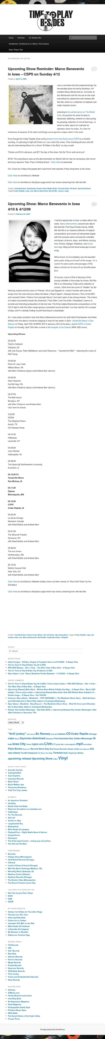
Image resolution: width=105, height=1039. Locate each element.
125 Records (13, 945)
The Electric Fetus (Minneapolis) (21, 880)
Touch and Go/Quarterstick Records (23, 976)
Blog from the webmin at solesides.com (25, 809)
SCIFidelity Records (16, 971)
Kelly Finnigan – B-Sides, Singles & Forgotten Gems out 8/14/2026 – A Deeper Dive (43, 662)
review (76, 749)
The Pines (41, 753)
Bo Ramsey (43, 734)
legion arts (38, 744)
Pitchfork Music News (17, 1010)
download (38, 738)
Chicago (93, 733)
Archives (21, 37)
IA (94, 738)
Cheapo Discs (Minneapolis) (20, 856)
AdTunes (11, 990)
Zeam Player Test (16, 49)
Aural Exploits (14, 775)
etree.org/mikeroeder (17, 917)
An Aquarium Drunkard (17, 800)
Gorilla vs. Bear (14, 820)
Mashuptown (13, 826)
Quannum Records (16, 968)
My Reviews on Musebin (18, 932)
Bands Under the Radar (17, 806)
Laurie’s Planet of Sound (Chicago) (23, 865)
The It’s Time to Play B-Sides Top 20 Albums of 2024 (30, 670)
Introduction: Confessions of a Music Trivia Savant (29, 43)
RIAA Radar (13, 1013)
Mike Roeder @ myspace (18, 829)
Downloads (31, 188)
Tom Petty (49, 753)
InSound (11, 862)
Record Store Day (39, 748)
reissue (70, 749)
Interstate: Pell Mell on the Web (21, 923)
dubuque (49, 738)
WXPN (10, 901)
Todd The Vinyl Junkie (17, 790)
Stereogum (12, 838)
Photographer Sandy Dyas (19, 1007)
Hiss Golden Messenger (81, 738)
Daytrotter (26, 738)
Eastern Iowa (41, 188)
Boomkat (11, 854)
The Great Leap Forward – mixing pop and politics (29, 841)
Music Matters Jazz (16, 784)
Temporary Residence (17, 787)
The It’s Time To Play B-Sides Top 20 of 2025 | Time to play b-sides (36, 683)
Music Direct (13, 781)
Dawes (17, 738)
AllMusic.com (14, 992)
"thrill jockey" (17, 734)
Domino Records (15, 959)
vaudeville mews (53, 637)
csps (27, 191)
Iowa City (19, 744)
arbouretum (31, 734)
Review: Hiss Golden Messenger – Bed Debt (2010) (29, 709)
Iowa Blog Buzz (14, 998)
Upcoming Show (84, 188)
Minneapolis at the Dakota (59, 327)
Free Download (61, 738)
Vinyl (63, 758)
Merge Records (14, 962)
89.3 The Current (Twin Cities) (20, 893)
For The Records (15, 814)
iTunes (28, 744)
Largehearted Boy (15, 823)
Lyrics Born (60, 744)
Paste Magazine (14, 1004)
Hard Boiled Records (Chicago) (21, 859)
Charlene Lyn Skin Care (18, 914)
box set (54, 734)
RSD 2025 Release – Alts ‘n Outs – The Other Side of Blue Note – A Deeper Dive (41, 667)
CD (68, 733)
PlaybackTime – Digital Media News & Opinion (27, 832)
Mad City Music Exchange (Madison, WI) (25, 868)
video (55, 759)
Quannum (26, 749)
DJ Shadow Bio (35, 37)
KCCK (10, 896)
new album (87, 744)
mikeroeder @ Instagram (18, 929)
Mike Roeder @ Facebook (19, 926)
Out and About (63, 188)
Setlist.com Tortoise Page (19, 935)
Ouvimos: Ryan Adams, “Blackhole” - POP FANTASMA (31, 698)
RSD (92, 748)
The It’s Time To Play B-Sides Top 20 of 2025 (27, 664)
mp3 (79, 743)
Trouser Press (14, 1018)
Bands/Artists (20, 188)
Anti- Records (13, 950)
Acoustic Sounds (15, 770)
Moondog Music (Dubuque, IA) (21, 871)
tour (65, 752)
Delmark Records (15, 956)
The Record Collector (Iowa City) (21, 882)
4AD (9, 948)
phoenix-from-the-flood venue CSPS (63, 138)
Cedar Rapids (19, 191)
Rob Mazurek (84, 749)
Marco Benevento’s (69, 223)
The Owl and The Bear (17, 843)
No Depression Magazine (18, 1001)
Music (55, 188)
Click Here (55, 162)
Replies (64, 637)
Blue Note (12, 953)
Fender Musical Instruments (20, 995)
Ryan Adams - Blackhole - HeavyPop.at (24, 703)
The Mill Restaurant (29, 753)
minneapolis (70, 744)
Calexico (61, 733)
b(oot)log (12, 803)
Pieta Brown (15, 748)
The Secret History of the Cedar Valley (24, 1016)
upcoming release (19, 758)
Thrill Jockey (13, 974)
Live (31, 191)
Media (49, 188)
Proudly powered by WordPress (52, 1029)
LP (53, 744)
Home (11, 37)
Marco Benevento (41, 191)
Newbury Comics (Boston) (19, 874)
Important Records (16, 778)
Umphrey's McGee (76, 753)
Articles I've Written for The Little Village (25, 911)
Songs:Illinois (14, 835)
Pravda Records (14, 965)
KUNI (10, 898)
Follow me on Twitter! (17, 920)
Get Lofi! (11, 817)
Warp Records (14, 979)
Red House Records (58, 749)
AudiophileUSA (14, 772)
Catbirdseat (13, 812)
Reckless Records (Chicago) (20, 877)
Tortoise (58, 752)
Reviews (73, 188)
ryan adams (14, 752)
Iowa (16, 637)
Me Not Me (53, 191)
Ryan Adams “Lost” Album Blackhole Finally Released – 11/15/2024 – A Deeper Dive (43, 673)
